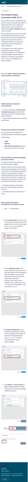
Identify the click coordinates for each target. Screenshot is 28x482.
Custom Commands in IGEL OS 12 (14, 6)
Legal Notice (3, 468)
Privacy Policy (4, 469)
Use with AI (6, 11)
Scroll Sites (19, 473)
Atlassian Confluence (5, 475)
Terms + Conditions (5, 471)
